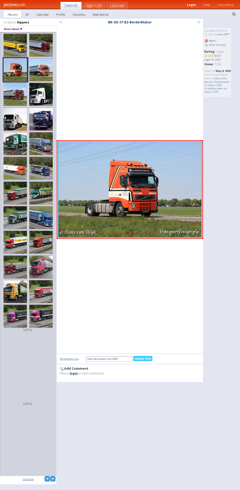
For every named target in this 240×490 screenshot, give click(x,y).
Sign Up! (93, 5)
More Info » (221, 78)
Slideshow (28, 479)
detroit (222, 34)
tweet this (143, 358)
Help (206, 5)
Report (212, 40)
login (74, 373)
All (27, 14)
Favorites (79, 14)
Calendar (42, 14)
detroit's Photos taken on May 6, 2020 (216, 83)
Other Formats (217, 45)
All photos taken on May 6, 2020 (215, 90)
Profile (60, 14)
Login (207, 59)
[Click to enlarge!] (130, 189)
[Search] (234, 14)
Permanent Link (69, 358)
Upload (117, 5)
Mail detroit (101, 14)
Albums (13, 14)
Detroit (71, 5)
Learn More (226, 5)
